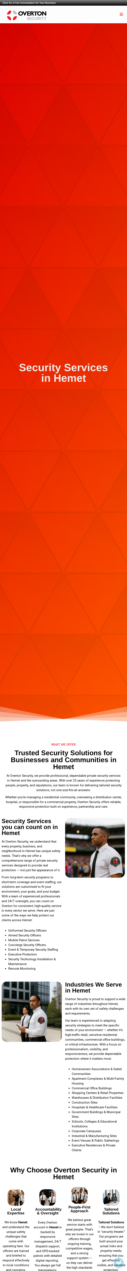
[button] (121, 14)
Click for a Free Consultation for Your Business (29, 2)
